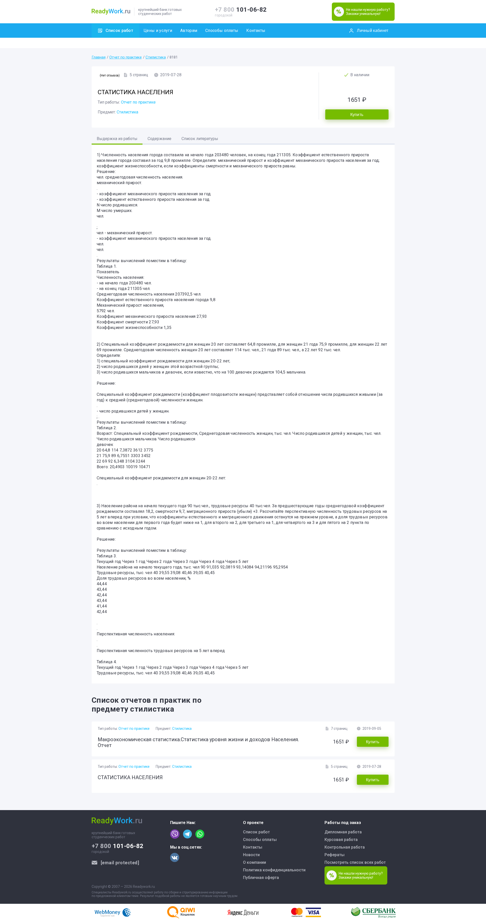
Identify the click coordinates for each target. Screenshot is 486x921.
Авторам (188, 30)
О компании (254, 862)
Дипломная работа (343, 832)
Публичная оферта (261, 877)
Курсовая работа (341, 839)
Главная (99, 57)
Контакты (255, 30)
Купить (356, 114)
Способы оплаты (221, 30)
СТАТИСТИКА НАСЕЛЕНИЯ (130, 777)
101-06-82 (241, 9)
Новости (251, 854)
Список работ (119, 30)
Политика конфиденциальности (274, 870)
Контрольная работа (345, 847)
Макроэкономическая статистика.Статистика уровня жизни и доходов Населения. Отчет (198, 742)
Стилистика (156, 57)
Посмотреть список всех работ (355, 862)
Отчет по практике (125, 57)
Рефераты (335, 854)
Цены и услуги (158, 30)
